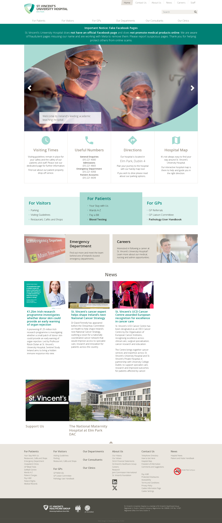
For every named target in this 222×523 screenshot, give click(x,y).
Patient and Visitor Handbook (182, 458)
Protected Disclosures (150, 477)
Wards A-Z (95, 210)
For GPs (57, 469)
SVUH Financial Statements (123, 461)
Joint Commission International (124, 472)
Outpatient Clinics (31, 464)
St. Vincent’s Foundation (121, 475)
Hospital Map (147, 461)
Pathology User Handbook (63, 478)
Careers (115, 467)
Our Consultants (92, 459)
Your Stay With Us (31, 455)
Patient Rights (29, 481)
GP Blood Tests (30, 467)
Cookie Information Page (151, 488)
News (111, 274)
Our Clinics (89, 467)
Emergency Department (34, 461)
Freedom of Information (151, 464)
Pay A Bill (27, 478)
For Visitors (60, 451)
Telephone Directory (150, 455)
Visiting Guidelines (40, 214)
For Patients (31, 451)
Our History (117, 455)
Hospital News (176, 455)
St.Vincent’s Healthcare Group (124, 464)
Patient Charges (30, 475)
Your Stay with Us (98, 205)
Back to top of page (111, 442)
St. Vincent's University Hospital (46, 9)
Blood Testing (98, 219)
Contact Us (148, 451)
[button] (30, 88)
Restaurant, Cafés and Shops (47, 219)
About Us (117, 451)
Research (116, 469)
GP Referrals (156, 210)
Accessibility (146, 480)
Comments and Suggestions (153, 467)
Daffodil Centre (30, 469)
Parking (35, 210)
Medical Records (30, 483)
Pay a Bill (94, 215)
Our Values (116, 458)
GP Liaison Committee (161, 214)
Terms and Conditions (150, 482)
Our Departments (93, 451)
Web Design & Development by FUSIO (111, 521)
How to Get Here (148, 458)
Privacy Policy (147, 485)
